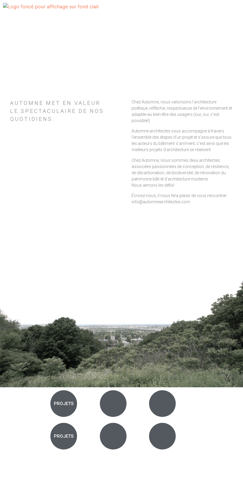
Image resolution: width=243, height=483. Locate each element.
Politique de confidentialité (217, 473)
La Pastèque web (29, 467)
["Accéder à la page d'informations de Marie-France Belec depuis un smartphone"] (162, 436)
